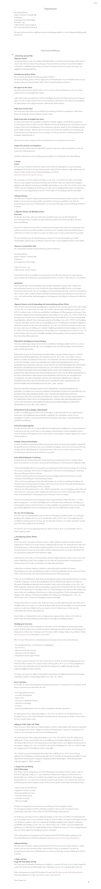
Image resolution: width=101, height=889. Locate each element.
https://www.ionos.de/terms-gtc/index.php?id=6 (64, 838)
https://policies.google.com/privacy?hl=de (48, 875)
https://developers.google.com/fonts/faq (64, 872)
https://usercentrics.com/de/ (22, 634)
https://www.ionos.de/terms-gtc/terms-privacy (28, 175)
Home (95, 3)
